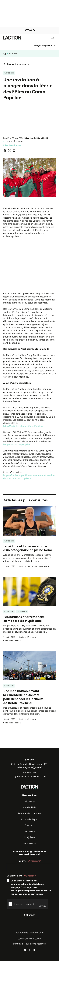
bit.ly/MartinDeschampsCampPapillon (23, 426)
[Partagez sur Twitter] (9, 150)
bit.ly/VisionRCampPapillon (17, 444)
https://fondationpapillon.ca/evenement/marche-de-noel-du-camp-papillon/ (28, 477)
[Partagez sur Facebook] (4, 150)
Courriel (29, 861)
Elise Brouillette (12, 145)
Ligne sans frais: (29, 776)
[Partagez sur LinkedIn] (14, 150)
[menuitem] (44, 45)
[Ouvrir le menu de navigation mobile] (53, 37)
